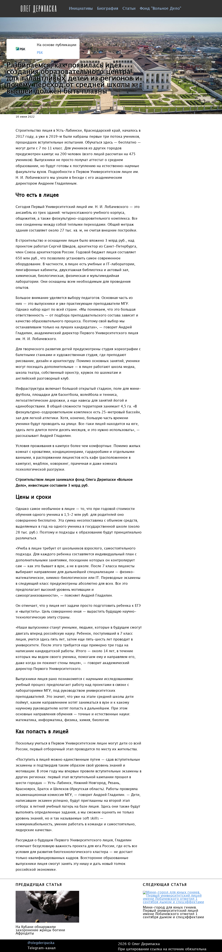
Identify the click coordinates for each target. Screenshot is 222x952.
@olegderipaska (41, 943)
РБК (40, 52)
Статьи (128, 8)
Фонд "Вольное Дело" (160, 8)
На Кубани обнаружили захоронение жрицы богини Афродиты (40, 930)
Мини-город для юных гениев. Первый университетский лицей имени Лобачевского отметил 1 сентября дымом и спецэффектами (173, 912)
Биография (107, 8)
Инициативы (81, 8)
